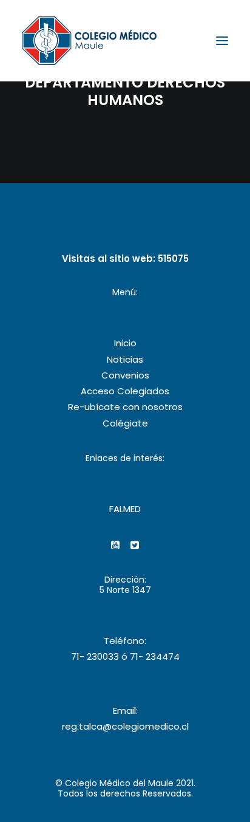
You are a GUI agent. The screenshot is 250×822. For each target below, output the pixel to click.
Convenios (125, 375)
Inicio (125, 343)
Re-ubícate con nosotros (125, 406)
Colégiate (125, 423)
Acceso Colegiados (125, 391)
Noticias (125, 359)
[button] (222, 40)
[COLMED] (89, 40)
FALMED (125, 508)
